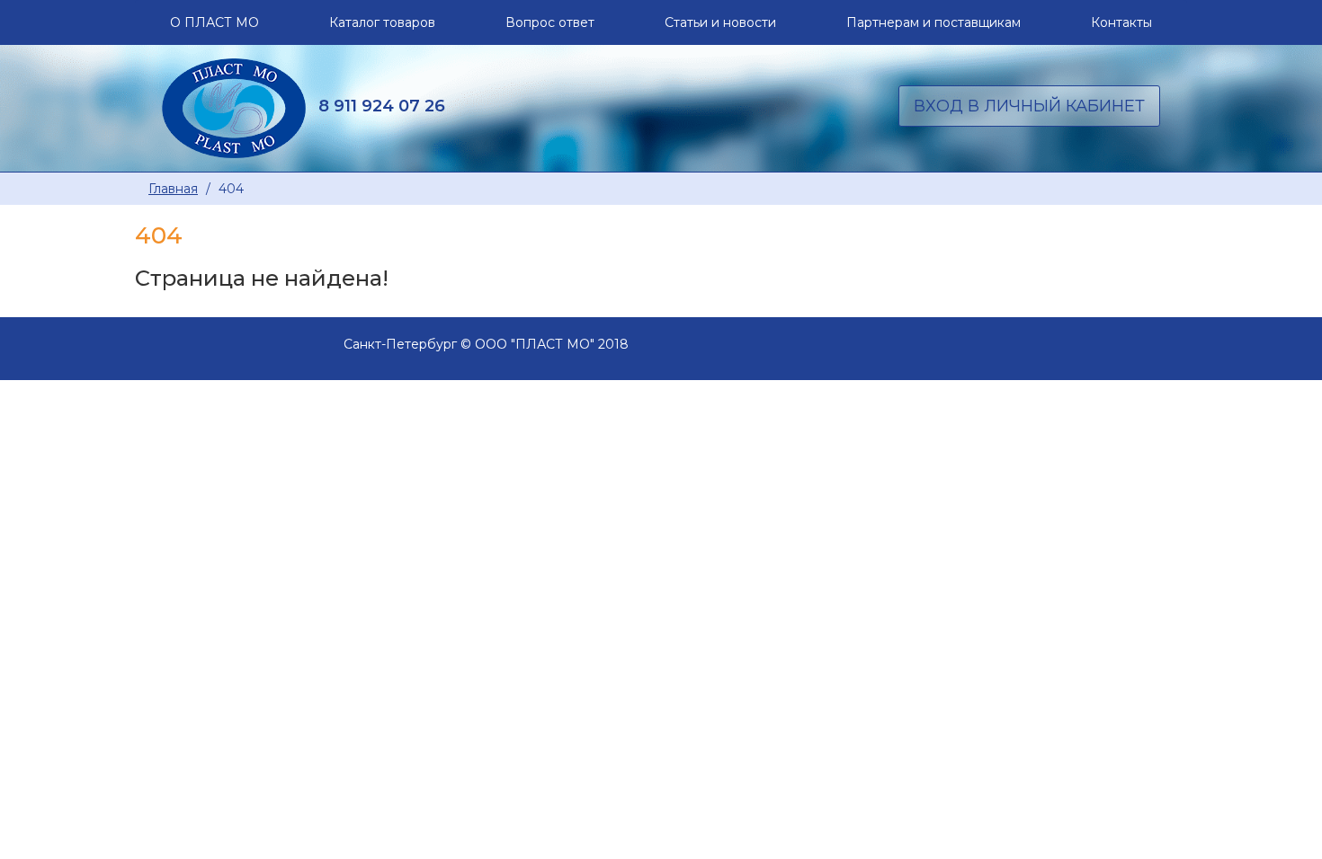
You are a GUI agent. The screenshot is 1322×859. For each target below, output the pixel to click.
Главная (173, 189)
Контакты (1121, 22)
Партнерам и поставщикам (933, 22)
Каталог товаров (382, 22)
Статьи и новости (720, 22)
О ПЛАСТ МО (214, 22)
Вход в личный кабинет (1029, 106)
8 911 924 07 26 (381, 105)
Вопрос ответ (549, 22)
